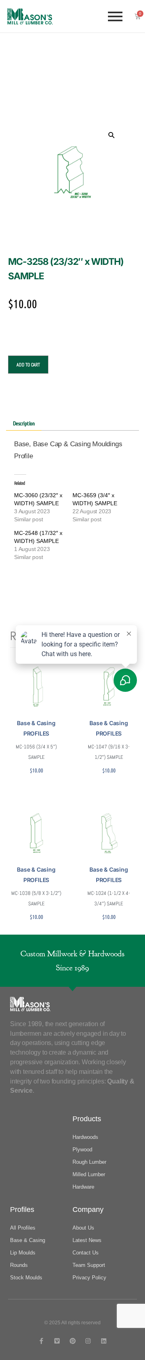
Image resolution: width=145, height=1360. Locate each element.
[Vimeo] (57, 1341)
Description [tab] (24, 423)
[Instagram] (88, 1341)
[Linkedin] (104, 1341)
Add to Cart (28, 365)
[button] (111, 135)
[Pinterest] (73, 1341)
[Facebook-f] (41, 1341)
